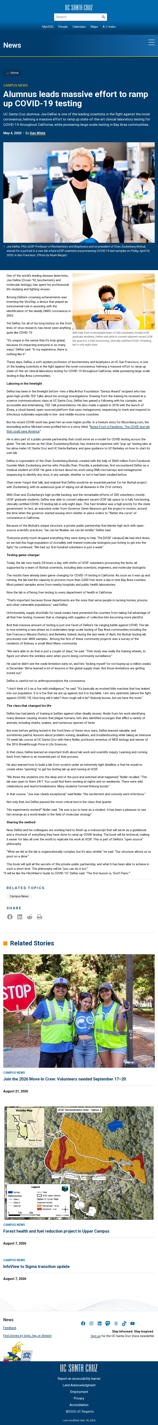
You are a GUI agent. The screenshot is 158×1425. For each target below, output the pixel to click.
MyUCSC (48, 27)
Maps (94, 27)
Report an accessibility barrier (79, 1379)
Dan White (37, 133)
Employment (79, 1392)
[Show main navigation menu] (151, 42)
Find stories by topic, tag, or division (27, 1335)
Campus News (19, 896)
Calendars (79, 27)
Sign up (96, 1336)
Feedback (9, 1328)
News (12, 45)
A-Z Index (109, 27)
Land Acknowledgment (79, 1385)
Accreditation (79, 1405)
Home (15, 72)
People (63, 27)
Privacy (79, 1398)
